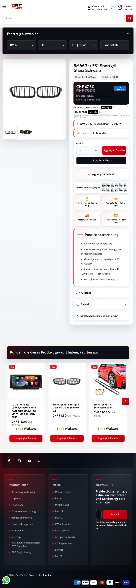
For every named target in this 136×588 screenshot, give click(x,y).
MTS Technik (62, 530)
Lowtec (59, 549)
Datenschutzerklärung (23, 511)
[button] (6, 7)
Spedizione (17, 530)
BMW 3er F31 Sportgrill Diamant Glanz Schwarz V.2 (66, 407)
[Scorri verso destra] (125, 401)
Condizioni (17, 504)
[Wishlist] (112, 7)
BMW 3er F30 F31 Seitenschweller (104, 406)
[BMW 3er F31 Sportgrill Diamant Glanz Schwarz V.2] (67, 382)
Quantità (80, 143)
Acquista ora (101, 160)
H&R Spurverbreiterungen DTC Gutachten (25, 544)
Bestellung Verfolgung (23, 492)
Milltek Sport (62, 504)
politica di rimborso (21, 517)
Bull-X (58, 556)
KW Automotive (63, 524)
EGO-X (59, 517)
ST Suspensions (63, 543)
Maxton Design (63, 492)
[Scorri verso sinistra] (10, 401)
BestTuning (22, 575)
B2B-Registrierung (21, 552)
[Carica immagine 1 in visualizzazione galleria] (10, 132)
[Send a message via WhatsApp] (6, 580)
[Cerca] (129, 18)
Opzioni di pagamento (23, 524)
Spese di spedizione (105, 95)
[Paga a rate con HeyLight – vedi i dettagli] (113, 107)
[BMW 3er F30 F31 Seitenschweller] (108, 382)
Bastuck (59, 511)
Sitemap (16, 537)
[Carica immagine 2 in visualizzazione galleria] (26, 132)
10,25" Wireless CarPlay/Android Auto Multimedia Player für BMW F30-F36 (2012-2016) (24, 411)
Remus (59, 498)
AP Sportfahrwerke (65, 537)
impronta (16, 498)
